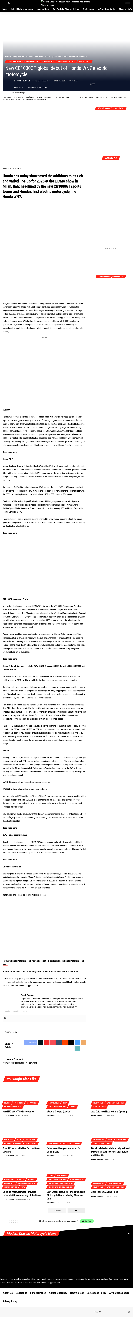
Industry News (16, 56)
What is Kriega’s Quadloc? (59, 1111)
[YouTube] (101, 1233)
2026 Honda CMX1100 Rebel (104, 1191)
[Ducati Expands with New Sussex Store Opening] (22, 1133)
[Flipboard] (115, 1233)
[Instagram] (105, 1233)
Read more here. (10, 828)
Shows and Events (99, 1107)
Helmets (7, 1103)
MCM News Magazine (77, 1179)
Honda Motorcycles (33, 61)
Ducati (19, 1140)
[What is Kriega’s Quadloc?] (66, 1096)
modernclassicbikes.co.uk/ (16, 1011)
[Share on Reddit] (118, 84)
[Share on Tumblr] (114, 84)
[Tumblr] (119, 1233)
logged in (17, 1063)
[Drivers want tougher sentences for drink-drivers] (66, 1133)
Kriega (64, 1103)
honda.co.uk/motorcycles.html (64, 971)
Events (21, 1179)
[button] (5, 3)
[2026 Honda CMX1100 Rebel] (110, 1176)
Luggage (73, 1107)
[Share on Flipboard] (106, 84)
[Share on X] (102, 84)
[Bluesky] (5, 1018)
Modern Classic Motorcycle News (60, 1183)
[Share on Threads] (122, 84)
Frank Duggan (23, 81)
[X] (96, 1233)
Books (51, 1176)
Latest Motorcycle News (66, 61)
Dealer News (8, 1140)
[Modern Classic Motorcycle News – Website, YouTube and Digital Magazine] (39, 1312)
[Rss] (128, 1233)
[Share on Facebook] (98, 84)
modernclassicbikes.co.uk (43, 999)
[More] (83, 1048)
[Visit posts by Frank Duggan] (9, 84)
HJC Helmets (18, 1103)
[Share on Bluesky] (126, 84)
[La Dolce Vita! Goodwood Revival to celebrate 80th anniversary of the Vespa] (22, 1176)
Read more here (10, 452)
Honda (14, 1032)
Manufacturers (84, 61)
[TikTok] (110, 1233)
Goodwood (31, 1179)
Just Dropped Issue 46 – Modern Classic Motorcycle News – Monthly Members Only (66, 1195)
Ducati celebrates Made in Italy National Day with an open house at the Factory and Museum (110, 1152)
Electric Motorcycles (31, 56)
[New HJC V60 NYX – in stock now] (22, 1096)
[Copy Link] (77, 1048)
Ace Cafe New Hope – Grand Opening (109, 1111)
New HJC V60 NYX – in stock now (18, 1111)
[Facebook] (91, 1233)
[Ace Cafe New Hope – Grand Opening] (110, 1096)
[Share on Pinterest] (110, 84)
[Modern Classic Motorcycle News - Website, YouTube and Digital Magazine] (66, 3)
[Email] (83, 1042)
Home (7, 56)
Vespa (23, 1187)
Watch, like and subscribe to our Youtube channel (24, 895)
